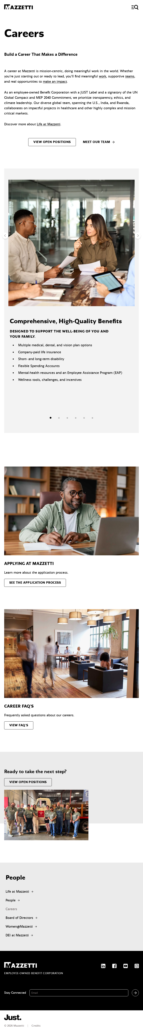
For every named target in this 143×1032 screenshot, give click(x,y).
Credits (36, 1025)
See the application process (35, 583)
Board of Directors (20, 918)
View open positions (28, 782)
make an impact (55, 81)
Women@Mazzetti (20, 926)
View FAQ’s (18, 725)
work (102, 76)
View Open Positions (52, 142)
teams (129, 76)
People (12, 900)
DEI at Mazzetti (18, 935)
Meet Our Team (96, 142)
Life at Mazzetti (48, 124)
